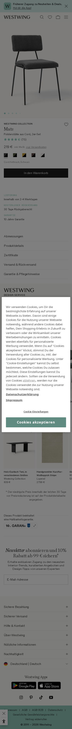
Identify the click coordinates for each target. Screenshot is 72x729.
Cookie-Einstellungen (36, 411)
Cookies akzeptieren (36, 422)
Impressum (14, 400)
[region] (36, 364)
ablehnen (29, 380)
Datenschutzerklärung (22, 394)
